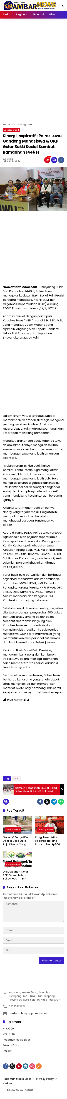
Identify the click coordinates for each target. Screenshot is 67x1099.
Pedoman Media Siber (16, 1039)
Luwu (16, 778)
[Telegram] (54, 802)
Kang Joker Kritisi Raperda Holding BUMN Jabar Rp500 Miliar (47, 841)
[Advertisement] (33, 84)
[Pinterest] (19, 1066)
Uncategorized (11, 129)
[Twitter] (47, 802)
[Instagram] (32, 1066)
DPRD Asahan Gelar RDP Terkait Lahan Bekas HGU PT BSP (15, 875)
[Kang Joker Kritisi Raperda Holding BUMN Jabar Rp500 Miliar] (49, 825)
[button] (62, 5)
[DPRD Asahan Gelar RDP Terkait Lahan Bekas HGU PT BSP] (17, 859)
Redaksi (7, 1050)
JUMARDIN (8, 159)
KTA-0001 (8, 1028)
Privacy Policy (11, 1045)
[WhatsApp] (61, 802)
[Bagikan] (61, 160)
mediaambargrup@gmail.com (28, 1013)
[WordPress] (25, 1066)
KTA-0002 (9, 1034)
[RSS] (39, 1066)
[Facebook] (40, 802)
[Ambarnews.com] (29, 5)
